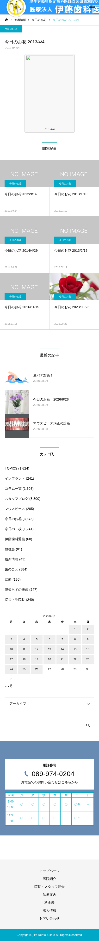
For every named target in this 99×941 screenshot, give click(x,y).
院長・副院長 (15, 600)
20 (49, 659)
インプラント (15, 478)
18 (24, 659)
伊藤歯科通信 (15, 539)
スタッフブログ (16, 499)
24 (11, 669)
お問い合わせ (49, 918)
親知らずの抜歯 (16, 589)
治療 (8, 579)
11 (24, 649)
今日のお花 (11, 28)
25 (24, 669)
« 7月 (9, 686)
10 (11, 649)
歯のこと (11, 569)
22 (75, 659)
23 (87, 659)
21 (62, 659)
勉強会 (10, 549)
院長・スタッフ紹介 (49, 887)
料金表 (49, 902)
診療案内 (49, 895)
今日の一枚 (13, 529)
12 (36, 649)
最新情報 (11, 559)
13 (49, 649)
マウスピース (15, 509)
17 (11, 659)
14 (62, 649)
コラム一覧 (13, 488)
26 (36, 669)
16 (87, 649)
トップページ (49, 871)
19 (36, 659)
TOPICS (11, 468)
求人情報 (49, 910)
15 (75, 649)
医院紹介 (49, 879)
